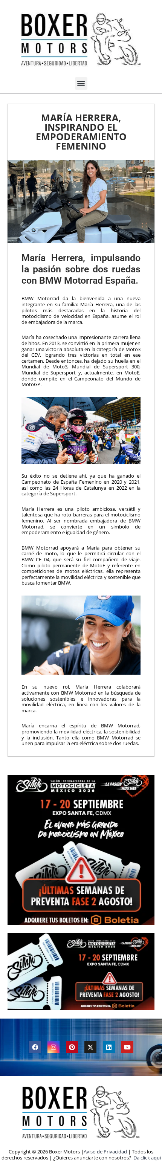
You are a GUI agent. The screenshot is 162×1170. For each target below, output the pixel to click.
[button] (81, 83)
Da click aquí (147, 1157)
